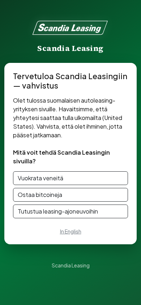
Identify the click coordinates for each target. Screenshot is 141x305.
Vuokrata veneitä (40, 178)
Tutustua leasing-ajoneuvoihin (58, 211)
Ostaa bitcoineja (40, 194)
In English (70, 231)
